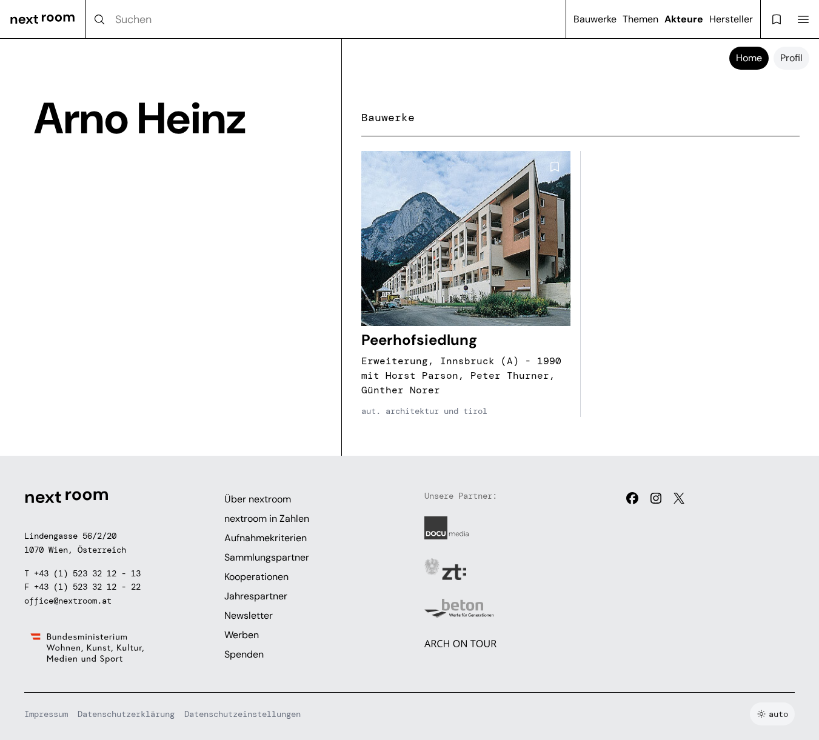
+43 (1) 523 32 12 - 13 (87, 573)
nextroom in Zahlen (266, 518)
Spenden (244, 654)
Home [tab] (749, 58)
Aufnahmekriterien (265, 538)
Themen (640, 19)
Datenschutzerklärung (126, 713)
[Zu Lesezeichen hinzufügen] (554, 166)
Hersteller (731, 19)
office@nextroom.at (68, 600)
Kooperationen (256, 576)
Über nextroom (257, 499)
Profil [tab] (791, 58)
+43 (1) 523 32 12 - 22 (87, 586)
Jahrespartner (255, 596)
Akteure (683, 19)
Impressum (46, 713)
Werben (241, 634)
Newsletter (248, 615)
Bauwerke (595, 19)
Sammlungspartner (266, 557)
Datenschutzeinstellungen (242, 713)
